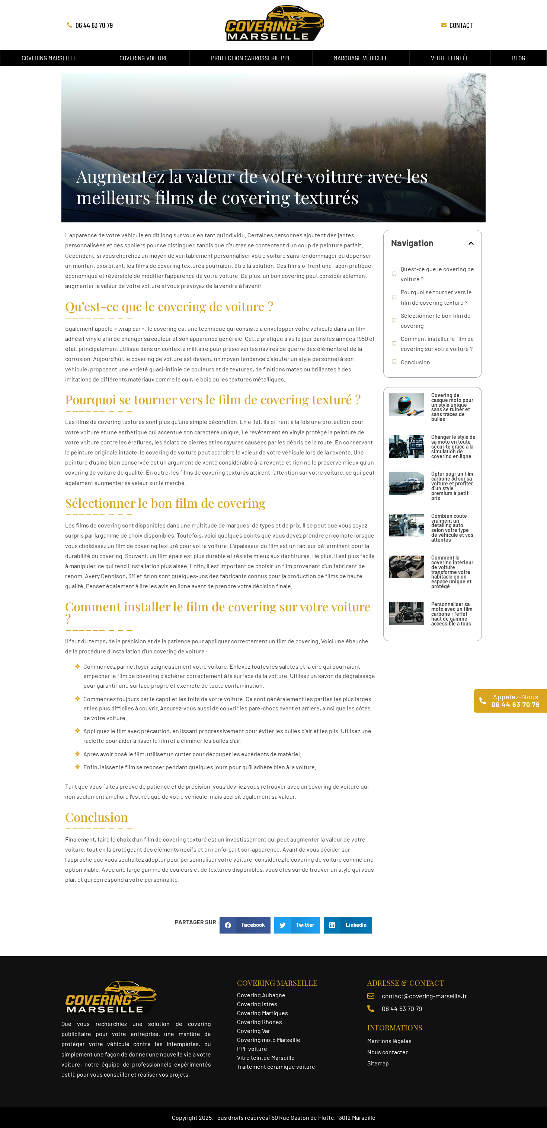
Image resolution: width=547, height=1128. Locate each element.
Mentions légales (389, 1040)
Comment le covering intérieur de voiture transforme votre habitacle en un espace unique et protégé (452, 571)
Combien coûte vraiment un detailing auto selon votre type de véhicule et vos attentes (452, 528)
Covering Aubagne (261, 994)
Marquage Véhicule (360, 58)
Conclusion (415, 361)
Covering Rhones (259, 1021)
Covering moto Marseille (268, 1039)
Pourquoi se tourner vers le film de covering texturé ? (436, 296)
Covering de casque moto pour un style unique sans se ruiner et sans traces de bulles (452, 407)
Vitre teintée (450, 58)
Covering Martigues (262, 1012)
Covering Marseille (49, 58)
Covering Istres (257, 1003)
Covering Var (253, 1030)
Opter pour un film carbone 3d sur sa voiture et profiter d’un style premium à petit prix (452, 485)
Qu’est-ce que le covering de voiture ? (437, 273)
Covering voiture (143, 58)
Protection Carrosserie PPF (251, 58)
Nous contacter (387, 1051)
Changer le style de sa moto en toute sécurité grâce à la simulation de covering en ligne (453, 446)
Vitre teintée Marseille (266, 1057)
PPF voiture (252, 1048)
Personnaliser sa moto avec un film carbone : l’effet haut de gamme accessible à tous (452, 614)
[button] (471, 243)
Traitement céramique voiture (276, 1066)
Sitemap (378, 1063)
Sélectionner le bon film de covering (436, 320)
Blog (518, 58)
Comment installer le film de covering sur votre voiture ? (437, 343)
